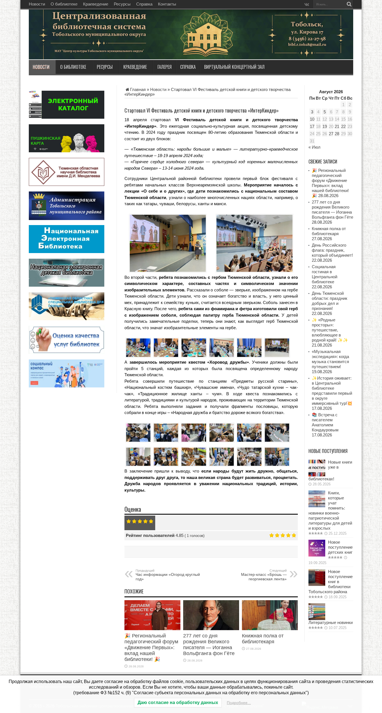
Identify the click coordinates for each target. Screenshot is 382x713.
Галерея (164, 67)
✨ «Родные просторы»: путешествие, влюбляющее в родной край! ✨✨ (330, 329)
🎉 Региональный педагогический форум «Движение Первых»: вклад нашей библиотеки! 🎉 (151, 647)
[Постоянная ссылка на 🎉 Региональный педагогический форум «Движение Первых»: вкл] (152, 628)
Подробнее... (239, 702)
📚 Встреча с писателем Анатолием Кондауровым (325, 422)
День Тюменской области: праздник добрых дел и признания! (329, 301)
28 (337, 133)
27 (331, 133)
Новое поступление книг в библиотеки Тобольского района (330, 581)
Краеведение (95, 4)
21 (337, 126)
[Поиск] (349, 4)
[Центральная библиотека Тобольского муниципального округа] (96, 46)
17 (312, 126)
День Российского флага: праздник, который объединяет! (332, 250)
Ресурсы (122, 4)
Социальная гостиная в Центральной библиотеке (324, 274)
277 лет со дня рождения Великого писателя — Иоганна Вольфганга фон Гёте (209, 644)
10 (312, 119)
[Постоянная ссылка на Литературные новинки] (316, 618)
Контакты (167, 4)
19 (324, 126)
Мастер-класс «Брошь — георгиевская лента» (264, 575)
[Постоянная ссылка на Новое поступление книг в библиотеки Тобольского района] (316, 584)
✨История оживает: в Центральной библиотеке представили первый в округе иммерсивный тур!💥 (332, 391)
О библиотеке (64, 4)
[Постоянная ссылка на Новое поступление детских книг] (316, 555)
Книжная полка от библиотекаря (263, 638)
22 (343, 126)
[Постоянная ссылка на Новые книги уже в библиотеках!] (316, 475)
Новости (37, 4)
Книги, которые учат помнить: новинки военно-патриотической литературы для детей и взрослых (330, 510)
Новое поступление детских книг (340, 547)
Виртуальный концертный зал (234, 67)
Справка (144, 4)
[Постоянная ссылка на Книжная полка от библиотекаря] (270, 628)
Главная (138, 89)
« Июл (314, 147)
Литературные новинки (330, 622)
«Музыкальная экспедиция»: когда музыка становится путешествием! (330, 359)
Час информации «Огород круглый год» (168, 575)
